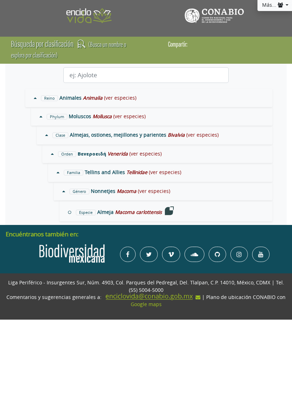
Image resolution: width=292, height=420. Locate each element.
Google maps (146, 304)
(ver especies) (120, 98)
